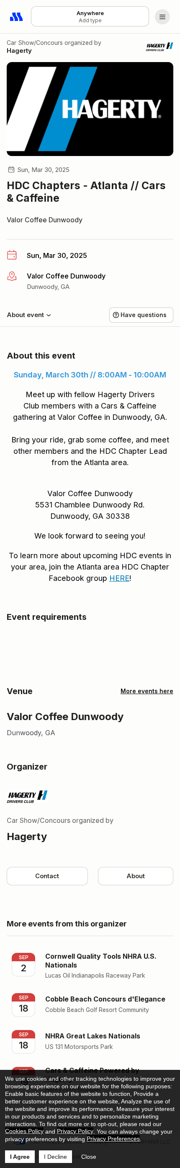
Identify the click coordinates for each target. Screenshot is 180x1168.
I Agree (20, 1156)
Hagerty (19, 51)
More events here (147, 691)
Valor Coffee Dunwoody (44, 220)
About (135, 876)
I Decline (55, 1156)
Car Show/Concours (35, 42)
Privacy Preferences (113, 1138)
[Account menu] (162, 16)
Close (88, 1156)
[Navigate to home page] (16, 16)
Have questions (144, 314)
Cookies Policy (24, 1131)
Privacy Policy (75, 1131)
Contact (47, 876)
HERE (119, 578)
